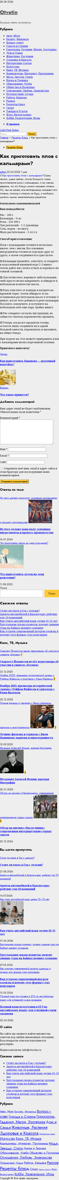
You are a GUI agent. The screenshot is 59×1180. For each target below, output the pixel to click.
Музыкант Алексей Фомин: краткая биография (25, 748)
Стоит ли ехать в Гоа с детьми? (20, 610)
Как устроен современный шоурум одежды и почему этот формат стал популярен (29, 633)
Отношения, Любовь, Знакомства (27, 90)
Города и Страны (17, 46)
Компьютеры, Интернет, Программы (30, 73)
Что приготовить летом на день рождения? (24, 543)
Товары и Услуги (17, 111)
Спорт (10, 107)
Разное (10, 101)
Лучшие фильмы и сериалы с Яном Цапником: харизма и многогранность (26, 735)
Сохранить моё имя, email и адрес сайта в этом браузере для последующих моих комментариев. (28, 472)
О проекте (13, 124)
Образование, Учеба (19, 83)
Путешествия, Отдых (19, 94)
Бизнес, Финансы (17, 39)
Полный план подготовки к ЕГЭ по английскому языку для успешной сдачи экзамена (26, 998)
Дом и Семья (14, 53)
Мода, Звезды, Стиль (19, 77)
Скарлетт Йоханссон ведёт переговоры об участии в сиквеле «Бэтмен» (29, 663)
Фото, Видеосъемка (18, 114)
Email (4, 455)
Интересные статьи (19, 63)
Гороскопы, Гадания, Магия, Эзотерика (31, 49)
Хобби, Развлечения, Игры (23, 118)
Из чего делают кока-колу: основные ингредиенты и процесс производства (26, 530)
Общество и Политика (20, 87)
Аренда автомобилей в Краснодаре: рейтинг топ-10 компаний (25, 887)
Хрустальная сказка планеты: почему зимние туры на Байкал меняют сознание (29, 626)
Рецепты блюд (15, 104)
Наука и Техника (17, 80)
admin (3, 172)
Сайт (3, 462)
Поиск (3, 588)
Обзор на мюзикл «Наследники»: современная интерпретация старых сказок (25, 831)
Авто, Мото (13, 35)
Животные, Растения (19, 56)
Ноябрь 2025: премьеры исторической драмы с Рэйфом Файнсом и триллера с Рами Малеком (27, 677)
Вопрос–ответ (15, 42)
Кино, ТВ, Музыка (17, 70)
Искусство (12, 66)
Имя (3, 449)
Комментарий (10, 418)
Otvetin (9, 12)
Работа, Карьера (16, 97)
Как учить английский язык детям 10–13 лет (29, 621)
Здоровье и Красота (18, 59)
